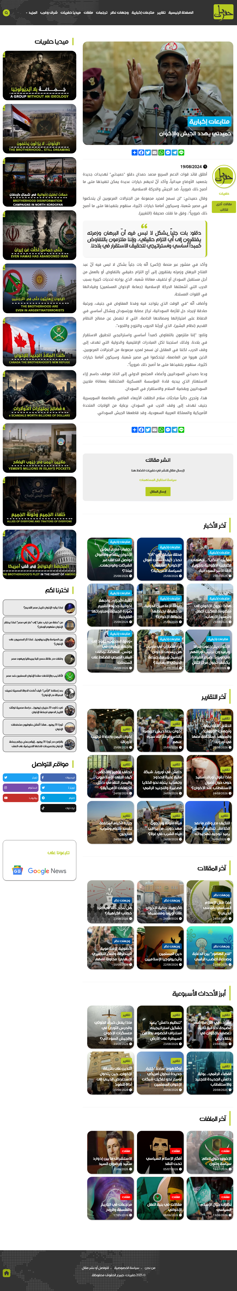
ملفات (88, 12)
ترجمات (101, 12)
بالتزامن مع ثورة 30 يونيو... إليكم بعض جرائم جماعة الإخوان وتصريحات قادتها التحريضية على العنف (36, 744)
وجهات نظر (119, 12)
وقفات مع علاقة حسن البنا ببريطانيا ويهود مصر (37, 658)
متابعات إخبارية (143, 12)
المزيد (32, 12)
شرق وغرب (49, 12)
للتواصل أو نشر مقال (95, 1268)
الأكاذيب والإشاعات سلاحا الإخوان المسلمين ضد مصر (34, 675)
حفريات (224, 193)
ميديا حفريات (71, 12)
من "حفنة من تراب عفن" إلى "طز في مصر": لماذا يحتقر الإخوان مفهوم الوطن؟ (33, 624)
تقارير (161, 12)
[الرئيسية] (223, 13)
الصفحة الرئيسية (180, 12)
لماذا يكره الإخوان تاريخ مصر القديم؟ (43, 607)
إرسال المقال (158, 491)
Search (6, 12)
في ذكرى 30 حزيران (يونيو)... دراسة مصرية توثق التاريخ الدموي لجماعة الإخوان (36, 710)
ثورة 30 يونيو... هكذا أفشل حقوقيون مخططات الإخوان (37, 727)
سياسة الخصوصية (126, 1268)
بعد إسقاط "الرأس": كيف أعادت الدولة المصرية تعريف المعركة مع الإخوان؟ (34, 693)
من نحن (150, 1268)
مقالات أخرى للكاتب (224, 207)
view (229, 540)
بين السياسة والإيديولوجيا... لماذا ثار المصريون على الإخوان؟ (36, 641)
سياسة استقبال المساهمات (157, 480)
